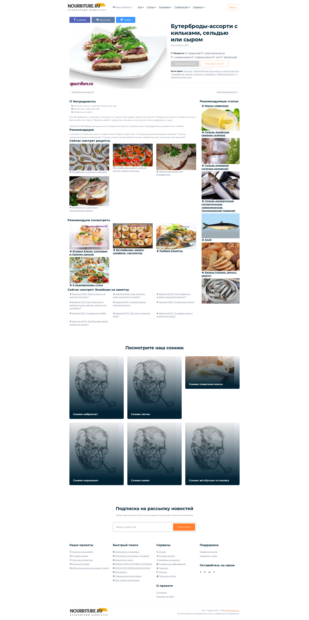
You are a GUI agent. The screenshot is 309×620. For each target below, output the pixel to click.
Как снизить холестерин (127, 580)
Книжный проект (81, 564)
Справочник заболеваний (172, 564)
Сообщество (181, 7)
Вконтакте (105, 20)
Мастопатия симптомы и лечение (132, 556)
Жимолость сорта (124, 560)
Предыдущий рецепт (83, 92)
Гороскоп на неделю (82, 552)
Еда (140, 7)
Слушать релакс (80, 556)
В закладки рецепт (214, 64)
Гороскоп (164, 568)
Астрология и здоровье (127, 552)
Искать (162, 552)
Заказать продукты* (185, 63)
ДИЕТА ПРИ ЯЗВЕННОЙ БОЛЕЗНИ (132, 568)
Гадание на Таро (167, 576)
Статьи (150, 7)
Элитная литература (82, 560)
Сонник (163, 572)
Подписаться (184, 527)
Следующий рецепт (227, 92)
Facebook (81, 20)
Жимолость (121, 572)
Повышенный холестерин (128, 576)
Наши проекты (122, 7)
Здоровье (164, 7)
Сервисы (198, 7)
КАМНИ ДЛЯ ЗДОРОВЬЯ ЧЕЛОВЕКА (133, 564)
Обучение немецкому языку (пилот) (90, 568)
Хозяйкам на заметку (169, 560)
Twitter (127, 20)
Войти (233, 7)
